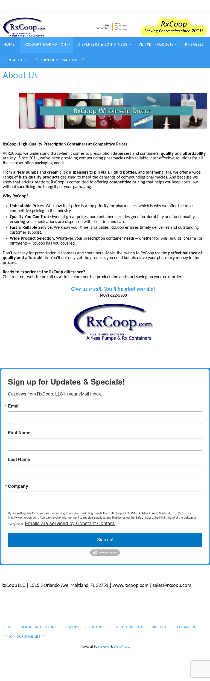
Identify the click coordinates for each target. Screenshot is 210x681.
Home (9, 5)
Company (18, 486)
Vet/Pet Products (124, 5)
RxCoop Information (38, 5)
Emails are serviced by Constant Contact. (70, 523)
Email (13, 406)
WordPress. (122, 647)
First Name (19, 432)
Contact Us (177, 5)
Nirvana (104, 647)
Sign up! (105, 539)
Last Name (19, 459)
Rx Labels (153, 5)
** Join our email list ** (25, 12)
